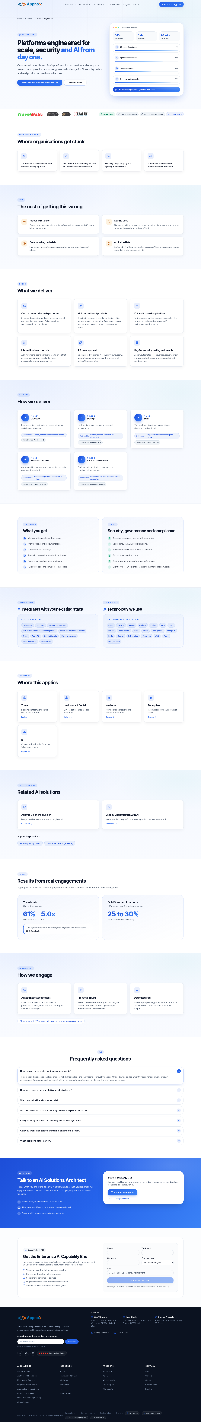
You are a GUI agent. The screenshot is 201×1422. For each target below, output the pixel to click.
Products (98, 4)
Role (109, 1268)
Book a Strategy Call (171, 4)
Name (110, 1248)
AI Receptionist (109, 1380)
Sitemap (119, 1413)
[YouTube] (26, 1353)
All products (108, 1389)
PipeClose (107, 1376)
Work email (146, 1248)
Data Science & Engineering (60, 843)
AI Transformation (24, 1371)
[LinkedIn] (19, 1353)
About (136, 4)
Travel (62, 1371)
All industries (65, 1393)
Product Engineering (26, 1393)
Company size (148, 1258)
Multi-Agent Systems (30, 843)
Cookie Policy (105, 1413)
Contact (149, 1380)
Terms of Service (88, 1413)
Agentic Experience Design (28, 1389)
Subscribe (72, 1342)
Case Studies (114, 4)
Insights (126, 4)
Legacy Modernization (27, 1384)
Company (111, 1258)
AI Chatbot (107, 1371)
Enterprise (64, 1384)
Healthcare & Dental (68, 1376)
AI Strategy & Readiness (27, 1376)
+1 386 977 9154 (123, 1333)
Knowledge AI (108, 1384)
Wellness (64, 1380)
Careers (148, 1376)
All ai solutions (75, 82)
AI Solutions (68, 4)
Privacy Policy (70, 1413)
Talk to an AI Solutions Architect (38, 82)
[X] (32, 1353)
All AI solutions (23, 1402)
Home (19, 18)
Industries (83, 4)
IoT (61, 1389)
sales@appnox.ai (122, 1199)
